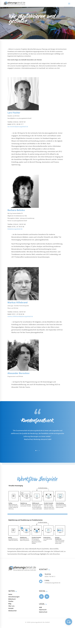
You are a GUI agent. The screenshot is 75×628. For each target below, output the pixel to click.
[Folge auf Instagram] (41, 596)
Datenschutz (43, 612)
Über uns (11, 606)
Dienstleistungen (14, 597)
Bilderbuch (12, 599)
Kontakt (10, 608)
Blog (9, 604)
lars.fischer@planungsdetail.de (18, 126)
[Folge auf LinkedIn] (47, 596)
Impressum (42, 610)
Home (10, 594)
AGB (40, 607)
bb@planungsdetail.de (15, 229)
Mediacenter (12, 611)
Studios (10, 601)
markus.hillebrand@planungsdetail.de (20, 316)
